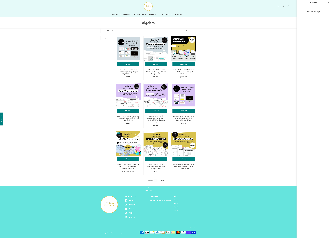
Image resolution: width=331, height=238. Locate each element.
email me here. (166, 200)
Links (104, 38)
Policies (176, 207)
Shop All (153, 14)
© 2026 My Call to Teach (106, 233)
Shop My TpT (167, 14)
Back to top (148, 190)
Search (176, 200)
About (115, 14)
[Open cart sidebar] (328, 2)
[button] (3, 119)
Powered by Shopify (117, 233)
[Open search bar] (278, 6)
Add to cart (128, 64)
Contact (179, 14)
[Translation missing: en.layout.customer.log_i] (283, 6)
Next (162, 180)
